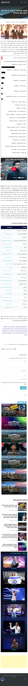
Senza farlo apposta (6, 240)
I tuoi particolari (7, 290)
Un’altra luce (8, 264)
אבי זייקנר (13, 22)
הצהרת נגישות (9, 675)
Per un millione (7, 257)
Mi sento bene (7, 247)
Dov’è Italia (8, 294)
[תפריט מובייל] (25, 2)
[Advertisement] (14, 661)
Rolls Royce (8, 250)
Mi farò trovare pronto (6, 297)
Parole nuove (8, 307)
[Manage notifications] (25, 679)
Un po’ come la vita (6, 230)
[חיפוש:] (21, 395)
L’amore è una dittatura (5, 277)
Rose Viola (8, 304)
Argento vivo (8, 234)
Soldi (10, 267)
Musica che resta (7, 300)
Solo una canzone (7, 237)
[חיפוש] (21, 2)
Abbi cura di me (7, 274)
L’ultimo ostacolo (7, 270)
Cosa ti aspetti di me (6, 284)
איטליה (2, 349)
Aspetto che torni (7, 254)
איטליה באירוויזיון (12, 349)
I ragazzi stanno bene (6, 244)
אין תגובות (7, 22)
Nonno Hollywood (7, 260)
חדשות (6, 349)
